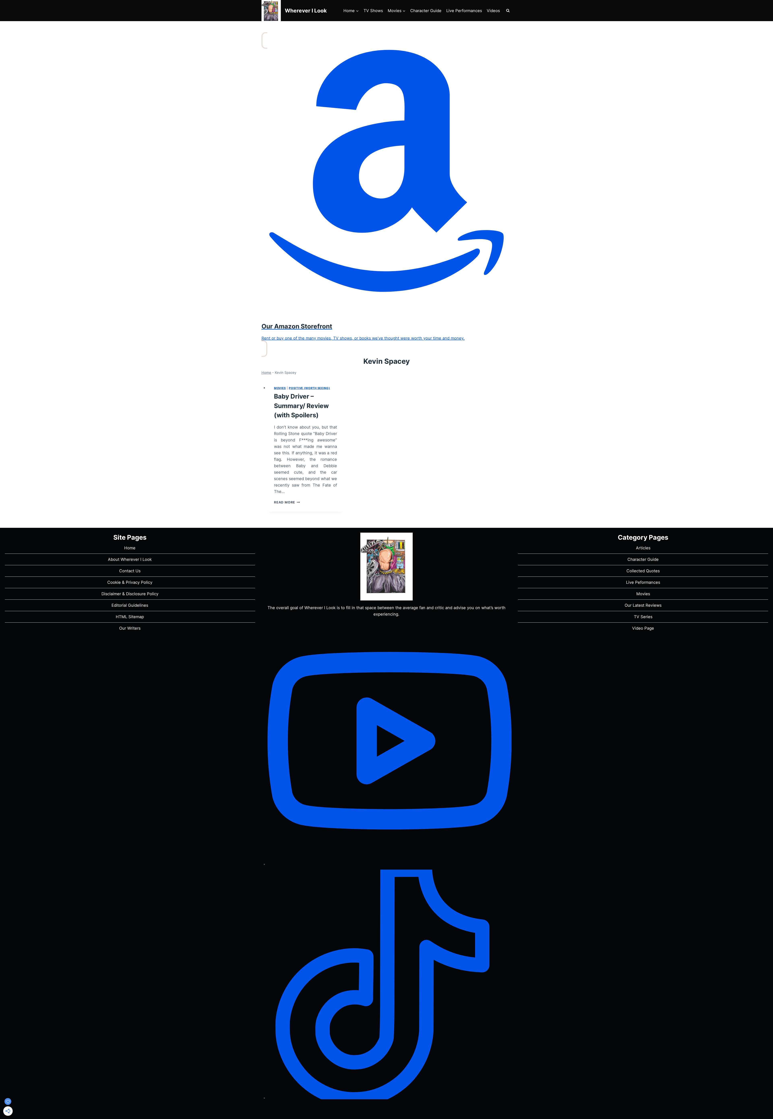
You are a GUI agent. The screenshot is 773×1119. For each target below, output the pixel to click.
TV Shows (373, 10)
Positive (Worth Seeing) (309, 388)
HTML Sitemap (130, 616)
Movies (280, 388)
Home (266, 373)
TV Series (643, 616)
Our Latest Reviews (643, 605)
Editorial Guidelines (130, 605)
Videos (493, 10)
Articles (643, 548)
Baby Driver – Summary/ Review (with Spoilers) (301, 406)
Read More (287, 502)
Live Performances (464, 10)
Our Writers (130, 628)
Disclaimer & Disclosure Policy (129, 593)
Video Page (643, 628)
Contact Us (130, 570)
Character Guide (425, 10)
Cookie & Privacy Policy (129, 582)
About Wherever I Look (130, 559)
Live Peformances (643, 582)
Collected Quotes (643, 570)
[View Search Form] (508, 10)
